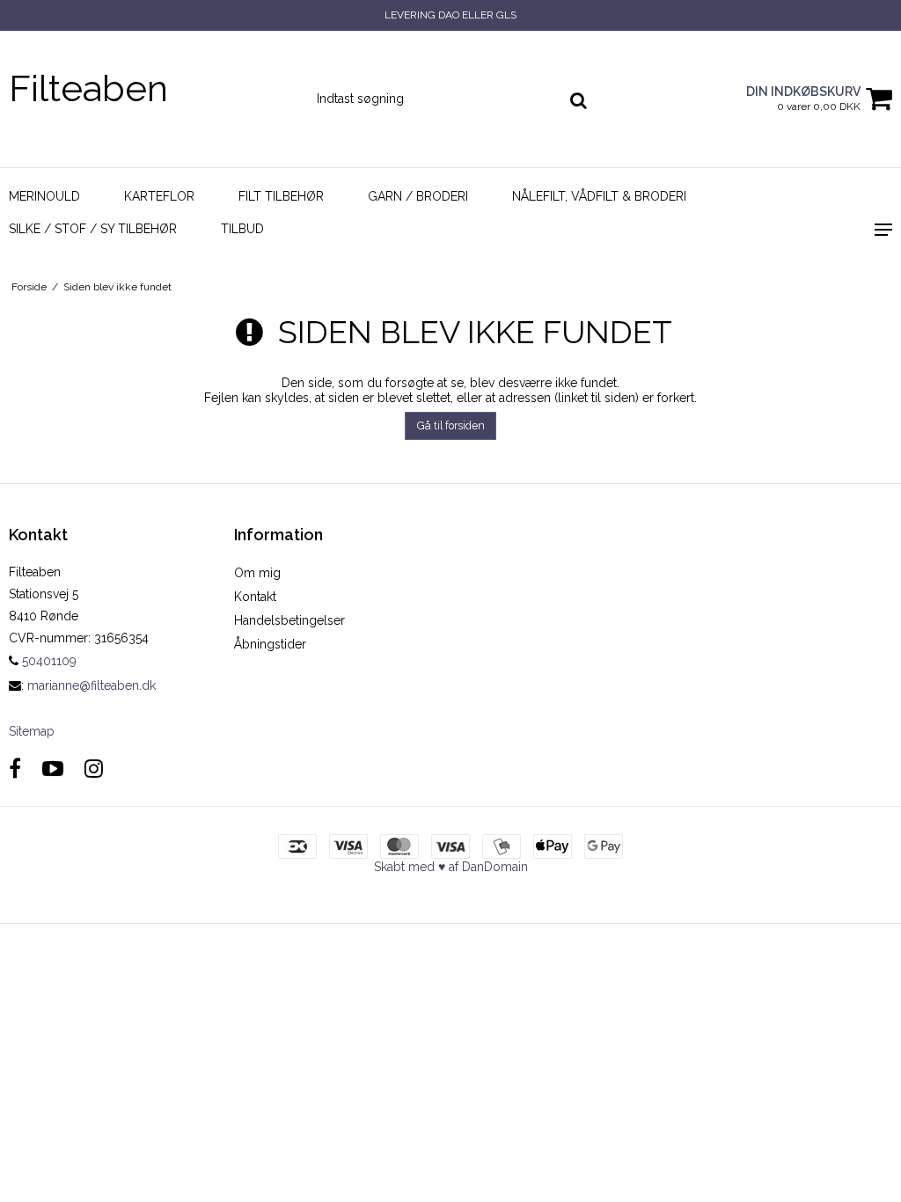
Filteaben (88, 88)
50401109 (47, 661)
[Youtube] (52, 768)
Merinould (44, 196)
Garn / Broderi (418, 196)
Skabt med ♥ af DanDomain (451, 867)
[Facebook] (15, 768)
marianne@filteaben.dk (91, 685)
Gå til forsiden (451, 425)
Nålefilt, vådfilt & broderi (599, 196)
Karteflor (159, 196)
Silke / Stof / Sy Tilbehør (93, 229)
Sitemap (32, 731)
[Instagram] (93, 768)
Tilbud (242, 229)
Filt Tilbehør (281, 196)
